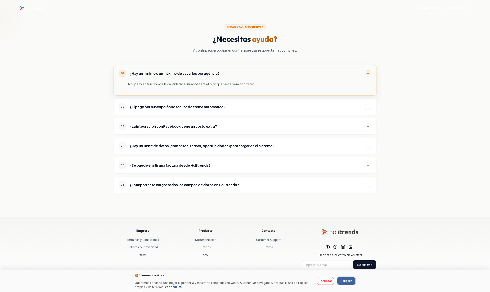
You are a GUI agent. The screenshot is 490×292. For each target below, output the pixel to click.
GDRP (143, 254)
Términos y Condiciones (143, 240)
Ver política (173, 287)
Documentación (428, 8)
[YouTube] (327, 247)
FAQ (205, 254)
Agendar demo (457, 8)
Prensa (268, 247)
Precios (206, 247)
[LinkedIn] (350, 247)
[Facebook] (335, 247)
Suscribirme (364, 264)
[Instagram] (343, 247)
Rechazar (325, 281)
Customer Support (268, 240)
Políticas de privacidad (143, 247)
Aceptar (346, 281)
